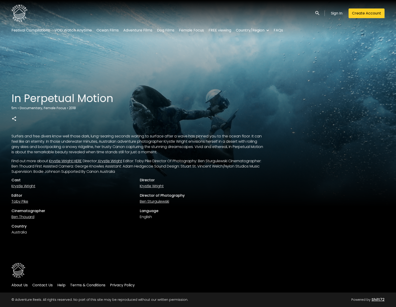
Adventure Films (137, 30)
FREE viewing (220, 30)
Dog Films (165, 30)
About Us (19, 285)
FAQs (278, 30)
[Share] (14, 118)
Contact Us (42, 285)
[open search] (318, 13)
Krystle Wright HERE (65, 161)
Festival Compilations (30, 30)
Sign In (336, 13)
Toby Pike (19, 201)
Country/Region (250, 30)
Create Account (366, 13)
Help (61, 285)
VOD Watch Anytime (73, 30)
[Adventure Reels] (18, 270)
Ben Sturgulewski (154, 201)
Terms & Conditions (87, 285)
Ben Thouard (22, 216)
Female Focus (191, 30)
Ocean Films (107, 30)
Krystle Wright (109, 161)
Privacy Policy (122, 285)
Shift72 (378, 299)
